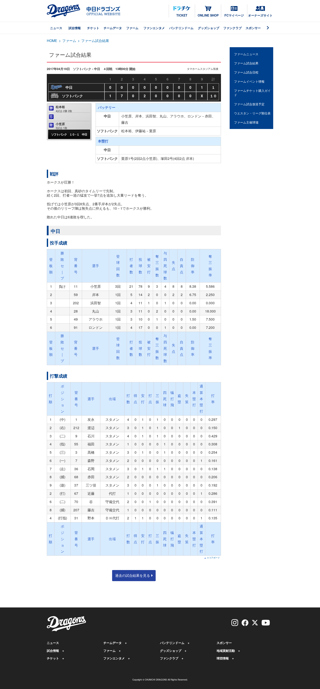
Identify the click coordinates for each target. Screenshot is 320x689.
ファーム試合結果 (246, 63)
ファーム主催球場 (246, 122)
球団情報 (223, 658)
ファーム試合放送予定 (249, 104)
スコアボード (213, 557)
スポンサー (253, 28)
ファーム (132, 28)
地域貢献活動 (226, 650)
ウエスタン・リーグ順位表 (252, 113)
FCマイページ (234, 15)
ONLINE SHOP (208, 15)
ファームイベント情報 (249, 81)
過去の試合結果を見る (133, 575)
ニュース (56, 28)
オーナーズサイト (260, 15)
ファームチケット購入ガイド (252, 92)
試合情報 (75, 28)
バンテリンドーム (181, 28)
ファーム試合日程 (246, 72)
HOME (52, 40)
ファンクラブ (232, 28)
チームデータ (113, 28)
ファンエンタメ (154, 28)
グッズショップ (208, 28)
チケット (93, 28)
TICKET (181, 15)
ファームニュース (246, 54)
